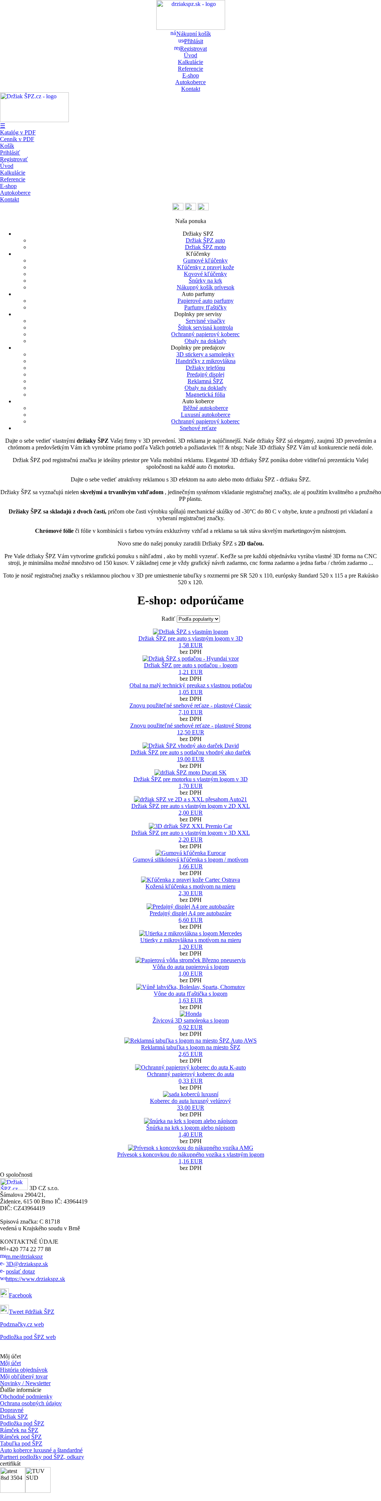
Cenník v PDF (17, 139)
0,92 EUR (191, 1027)
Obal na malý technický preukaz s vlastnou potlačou (190, 685)
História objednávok (24, 1370)
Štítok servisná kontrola (205, 327)
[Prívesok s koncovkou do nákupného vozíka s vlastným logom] (190, 1148)
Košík (7, 146)
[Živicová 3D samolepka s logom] (191, 1014)
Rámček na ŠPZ (19, 1430)
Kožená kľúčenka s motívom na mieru (190, 886)
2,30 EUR (191, 893)
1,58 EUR (191, 645)
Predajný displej (205, 374)
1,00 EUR (191, 973)
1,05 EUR (191, 692)
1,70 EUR (191, 786)
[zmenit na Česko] (177, 208)
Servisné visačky (205, 321)
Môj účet (10, 1363)
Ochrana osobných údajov (31, 1403)
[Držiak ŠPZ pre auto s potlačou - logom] (191, 658)
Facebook (20, 1295)
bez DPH (190, 645)
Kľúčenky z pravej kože (205, 267)
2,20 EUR (191, 839)
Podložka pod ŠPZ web (28, 1337)
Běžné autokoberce (205, 408)
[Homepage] (190, 28)
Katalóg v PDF (18, 132)
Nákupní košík (193, 34)
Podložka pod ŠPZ (22, 1423)
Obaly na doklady (206, 341)
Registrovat (193, 48)
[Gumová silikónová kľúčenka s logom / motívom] (191, 853)
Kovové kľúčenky (205, 274)
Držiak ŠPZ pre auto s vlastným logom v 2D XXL (190, 806)
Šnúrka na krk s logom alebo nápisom (190, 1128)
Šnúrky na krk (205, 280)
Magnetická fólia (205, 394)
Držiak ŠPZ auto (205, 240)
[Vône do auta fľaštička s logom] (190, 987)
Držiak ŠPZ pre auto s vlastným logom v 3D (190, 638)
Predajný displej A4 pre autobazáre (190, 913)
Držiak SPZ (14, 1416)
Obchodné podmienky (26, 1396)
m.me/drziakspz (24, 1256)
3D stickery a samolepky (205, 354)
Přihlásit (193, 41)
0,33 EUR (191, 1081)
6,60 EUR (191, 920)
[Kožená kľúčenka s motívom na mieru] (190, 880)
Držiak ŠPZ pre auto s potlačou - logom (190, 665)
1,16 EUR (191, 1161)
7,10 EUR (191, 712)
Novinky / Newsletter (25, 1383)
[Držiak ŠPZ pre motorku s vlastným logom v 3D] (190, 772)
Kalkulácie (190, 62)
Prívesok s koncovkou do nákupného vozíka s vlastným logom (190, 1154)
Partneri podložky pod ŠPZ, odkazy (42, 1457)
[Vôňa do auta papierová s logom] (190, 960)
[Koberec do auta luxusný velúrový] (190, 1094)
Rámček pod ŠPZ (21, 1437)
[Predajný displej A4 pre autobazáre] (190, 906)
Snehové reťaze (198, 428)
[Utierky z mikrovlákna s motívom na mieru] (190, 933)
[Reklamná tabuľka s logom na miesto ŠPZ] (190, 1040)
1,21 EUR (191, 672)
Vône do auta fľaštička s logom (190, 993)
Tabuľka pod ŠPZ (21, 1443)
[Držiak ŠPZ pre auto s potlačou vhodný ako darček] (191, 745)
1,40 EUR (191, 1134)
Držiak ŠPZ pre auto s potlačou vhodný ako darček (191, 752)
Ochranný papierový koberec (205, 334)
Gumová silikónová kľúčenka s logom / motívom (190, 859)
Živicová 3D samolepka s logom (191, 1020)
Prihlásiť (10, 152)
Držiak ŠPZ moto (205, 247)
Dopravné (11, 1410)
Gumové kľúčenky (205, 260)
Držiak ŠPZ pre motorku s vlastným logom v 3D (191, 779)
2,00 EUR (191, 813)
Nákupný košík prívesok (205, 287)
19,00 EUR (190, 759)
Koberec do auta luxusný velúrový (190, 1101)
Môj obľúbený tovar (24, 1376)
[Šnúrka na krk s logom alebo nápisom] (190, 1121)
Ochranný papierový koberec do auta (190, 1074)
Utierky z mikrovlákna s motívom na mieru (190, 940)
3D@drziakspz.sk (27, 1264)
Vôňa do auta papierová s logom (191, 967)
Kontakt (190, 89)
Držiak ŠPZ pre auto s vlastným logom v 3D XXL (190, 833)
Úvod (190, 55)
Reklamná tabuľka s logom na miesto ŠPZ (190, 1047)
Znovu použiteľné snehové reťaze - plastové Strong (190, 725)
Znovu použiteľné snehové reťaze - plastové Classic (190, 705)
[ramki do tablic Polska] (203, 208)
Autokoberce (190, 82)
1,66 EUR (191, 866)
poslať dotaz (20, 1271)
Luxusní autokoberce (205, 414)
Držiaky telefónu (205, 368)
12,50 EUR (190, 732)
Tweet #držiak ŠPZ (31, 1311)
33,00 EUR (190, 1107)
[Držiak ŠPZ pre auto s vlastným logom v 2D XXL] (190, 799)
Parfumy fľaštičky (205, 307)
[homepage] (14, 1188)
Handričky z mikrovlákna (206, 361)
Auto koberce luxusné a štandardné (41, 1450)
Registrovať (14, 159)
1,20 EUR (191, 947)
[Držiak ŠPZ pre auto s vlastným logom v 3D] (190, 632)
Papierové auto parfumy (205, 301)
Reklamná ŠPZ (205, 381)
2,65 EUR (191, 1054)
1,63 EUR (191, 1000)
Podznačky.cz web (22, 1324)
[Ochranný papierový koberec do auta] (190, 1067)
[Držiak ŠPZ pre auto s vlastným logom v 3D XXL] (190, 826)
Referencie (190, 69)
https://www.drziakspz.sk (35, 1279)
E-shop (190, 75)
